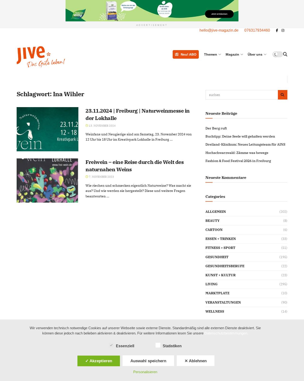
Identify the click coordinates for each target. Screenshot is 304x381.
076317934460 (257, 30)
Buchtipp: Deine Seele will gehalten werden (240, 136)
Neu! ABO (188, 54)
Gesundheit (216, 257)
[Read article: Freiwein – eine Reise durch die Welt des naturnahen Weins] (47, 180)
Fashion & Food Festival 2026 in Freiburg (238, 161)
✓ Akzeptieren (98, 361)
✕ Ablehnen (196, 361)
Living (211, 284)
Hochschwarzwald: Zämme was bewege (236, 153)
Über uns (255, 54)
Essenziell (125, 346)
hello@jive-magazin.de (219, 30)
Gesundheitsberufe (224, 266)
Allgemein (215, 212)
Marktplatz (217, 293)
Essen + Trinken (220, 239)
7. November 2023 (101, 176)
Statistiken (172, 346)
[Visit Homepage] (65, 56)
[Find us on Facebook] (277, 30)
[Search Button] (285, 54)
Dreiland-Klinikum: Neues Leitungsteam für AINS (245, 144)
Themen (210, 54)
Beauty (212, 221)
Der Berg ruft (216, 128)
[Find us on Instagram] (282, 30)
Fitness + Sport (220, 248)
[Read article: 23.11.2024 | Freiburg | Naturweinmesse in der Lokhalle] (47, 129)
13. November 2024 (102, 125)
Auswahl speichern (148, 361)
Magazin (232, 54)
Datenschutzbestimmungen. (226, 333)
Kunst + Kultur (220, 275)
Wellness (214, 311)
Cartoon (214, 230)
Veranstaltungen (223, 302)
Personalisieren (145, 372)
